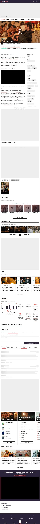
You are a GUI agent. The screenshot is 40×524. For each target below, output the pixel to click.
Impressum (4, 515)
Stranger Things (23, 422)
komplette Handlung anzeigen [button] (20, 108)
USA (28, 56)
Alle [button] (3, 347)
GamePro (21, 518)
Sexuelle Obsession (31, 96)
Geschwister (30, 106)
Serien (4, 16)
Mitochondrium (9, 428)
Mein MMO (31, 518)
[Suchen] (33, 1)
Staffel (19, 43)
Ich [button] (16, 347)
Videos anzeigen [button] (13, 234)
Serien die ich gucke (9, 422)
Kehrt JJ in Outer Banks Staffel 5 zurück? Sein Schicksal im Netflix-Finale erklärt (8, 462)
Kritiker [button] (12, 347)
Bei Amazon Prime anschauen (14, 46)
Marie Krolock (8, 433)
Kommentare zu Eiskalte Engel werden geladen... (10, 334)
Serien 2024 (8, 431)
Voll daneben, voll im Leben (25, 424)
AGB (11, 515)
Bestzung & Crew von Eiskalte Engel (7, 200)
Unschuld (29, 88)
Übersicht (3, 19)
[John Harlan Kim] (35, 208)
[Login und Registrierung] (36, 1)
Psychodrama (34, 68)
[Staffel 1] (5, 188)
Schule (29, 75)
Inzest (29, 80)
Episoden (12, 19)
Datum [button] (24, 347)
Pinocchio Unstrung (20, 476)
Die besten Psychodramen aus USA (35, 319)
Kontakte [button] (8, 347)
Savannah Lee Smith (8, 104)
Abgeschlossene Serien (10, 427)
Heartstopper (23, 431)
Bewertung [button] (35, 347)
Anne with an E (23, 427)
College (35, 106)
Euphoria (22, 435)
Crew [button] (23, 203)
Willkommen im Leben (24, 433)
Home (2, 16)
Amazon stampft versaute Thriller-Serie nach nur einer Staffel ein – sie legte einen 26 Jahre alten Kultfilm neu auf (8, 289)
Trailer (17, 19)
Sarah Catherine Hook (6, 58)
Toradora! (22, 437)
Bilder (32, 19)
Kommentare (22, 19)
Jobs (3, 518)
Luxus (36, 85)
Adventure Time (23, 426)
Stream (7, 19)
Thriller (29, 68)
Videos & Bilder (5, 221)
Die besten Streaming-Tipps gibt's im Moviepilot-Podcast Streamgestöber (21, 48)
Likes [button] (30, 347)
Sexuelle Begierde (30, 85)
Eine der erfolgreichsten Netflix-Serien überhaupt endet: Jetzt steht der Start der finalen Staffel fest (23, 462)
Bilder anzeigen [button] (27, 234)
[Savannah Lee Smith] (19, 208)
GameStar (12, 518)
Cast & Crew (4, 197)
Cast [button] (16, 203)
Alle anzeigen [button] (20, 217)
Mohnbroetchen (9, 438)
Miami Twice (8, 424)
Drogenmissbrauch (31, 90)
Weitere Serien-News (6, 447)
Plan (32, 98)
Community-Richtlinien (13, 332)
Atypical (22, 439)
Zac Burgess (15, 58)
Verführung (34, 80)
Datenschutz (22, 515)
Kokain (29, 93)
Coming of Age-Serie (31, 65)
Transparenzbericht (32, 515)
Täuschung (29, 101)
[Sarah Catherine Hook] (4, 208)
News (2, 272)
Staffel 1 (4, 194)
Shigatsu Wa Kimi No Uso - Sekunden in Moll (27, 429)
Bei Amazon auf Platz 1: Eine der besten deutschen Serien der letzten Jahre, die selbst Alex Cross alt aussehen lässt (23, 289)
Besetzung (28, 19)
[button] (5, 522)
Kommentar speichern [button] (31, 343)
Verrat (29, 98)
